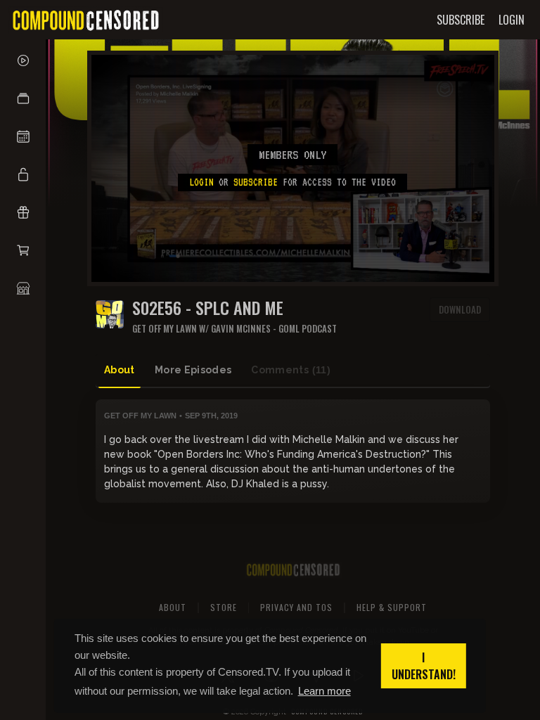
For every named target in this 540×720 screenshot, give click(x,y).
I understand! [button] (424, 666)
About (119, 369)
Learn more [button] (324, 691)
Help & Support (391, 607)
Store (223, 607)
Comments (290, 369)
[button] (23, 98)
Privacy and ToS (296, 607)
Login (201, 182)
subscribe (255, 182)
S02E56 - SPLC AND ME (207, 307)
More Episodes (193, 369)
